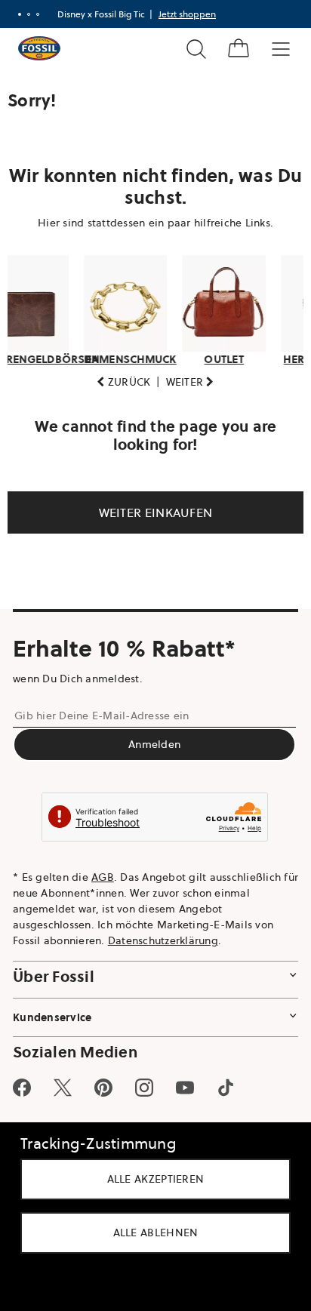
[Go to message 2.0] (28, 14)
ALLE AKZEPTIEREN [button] (150, 1178)
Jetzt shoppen (187, 14)
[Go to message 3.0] (37, 14)
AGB (102, 877)
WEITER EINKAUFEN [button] (150, 512)
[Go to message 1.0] (19, 14)
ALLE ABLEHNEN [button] (149, 1232)
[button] (118, 382)
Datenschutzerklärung (163, 940)
